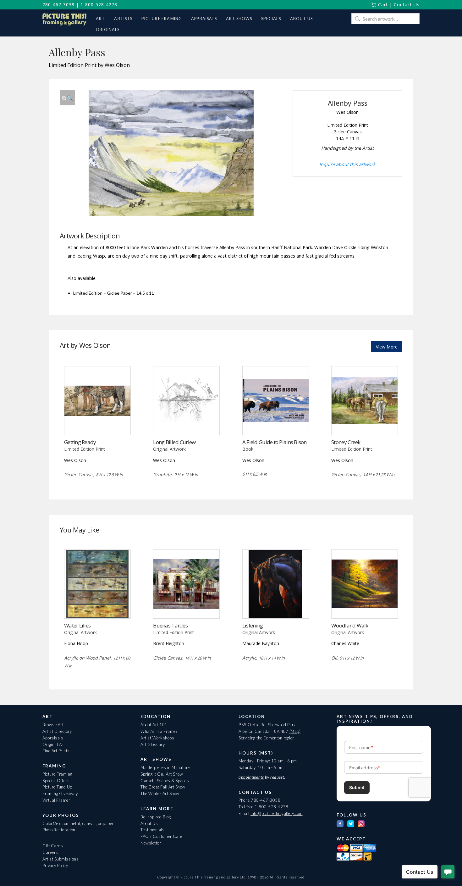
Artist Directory (57, 731)
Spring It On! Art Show (161, 774)
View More (387, 347)
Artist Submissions (60, 858)
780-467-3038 (58, 5)
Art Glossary (152, 744)
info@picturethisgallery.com (276, 813)
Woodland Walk (349, 625)
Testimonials (152, 829)
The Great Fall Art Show (162, 786)
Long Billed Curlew (174, 442)
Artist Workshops (157, 737)
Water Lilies (77, 625)
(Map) (295, 731)
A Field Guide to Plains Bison (274, 442)
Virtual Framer (56, 800)
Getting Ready (80, 442)
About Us (149, 823)
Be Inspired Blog (155, 816)
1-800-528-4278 (98, 5)
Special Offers (55, 780)
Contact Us (407, 5)
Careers (50, 852)
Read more (97, 422)
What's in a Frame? (158, 731)
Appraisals (52, 737)
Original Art (53, 744)
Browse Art (52, 724)
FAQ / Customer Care (161, 836)
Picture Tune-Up (57, 786)
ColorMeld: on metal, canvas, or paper (78, 823)
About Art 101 (154, 724)
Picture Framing (57, 774)
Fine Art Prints (56, 750)
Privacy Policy (55, 865)
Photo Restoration (58, 829)
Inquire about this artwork (347, 164)
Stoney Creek (345, 442)
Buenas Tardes (170, 625)
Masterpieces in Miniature (165, 767)
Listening (252, 625)
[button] (67, 97)
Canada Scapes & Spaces (164, 780)
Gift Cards (52, 845)
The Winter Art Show (159, 793)
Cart (382, 5)
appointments (251, 777)
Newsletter (150, 842)
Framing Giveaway (60, 793)
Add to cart (275, 422)
